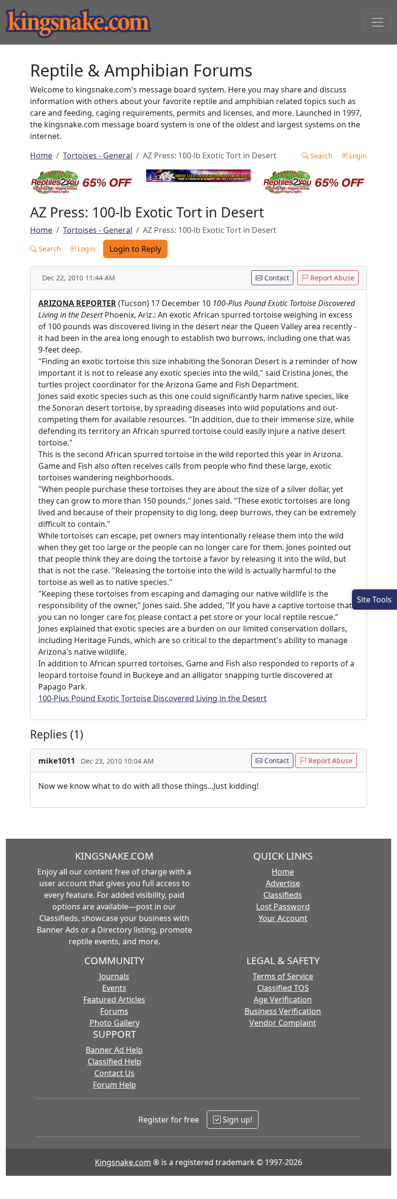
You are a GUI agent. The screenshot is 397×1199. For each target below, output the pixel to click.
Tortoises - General (97, 155)
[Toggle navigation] (377, 22)
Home (41, 155)
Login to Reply (135, 249)
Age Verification (283, 999)
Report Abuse (331, 277)
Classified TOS (283, 988)
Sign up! (236, 1119)
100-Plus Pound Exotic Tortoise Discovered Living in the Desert (152, 698)
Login (357, 155)
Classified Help (114, 1061)
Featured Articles (114, 999)
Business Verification (282, 1011)
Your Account (283, 918)
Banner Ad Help (114, 1050)
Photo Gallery (114, 1022)
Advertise (283, 883)
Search (320, 155)
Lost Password (283, 906)
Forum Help (114, 1084)
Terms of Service (283, 976)
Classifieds (282, 895)
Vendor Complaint (282, 1022)
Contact (275, 277)
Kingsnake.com (123, 1162)
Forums (114, 1011)
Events (114, 988)
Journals (114, 976)
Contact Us (114, 1073)
